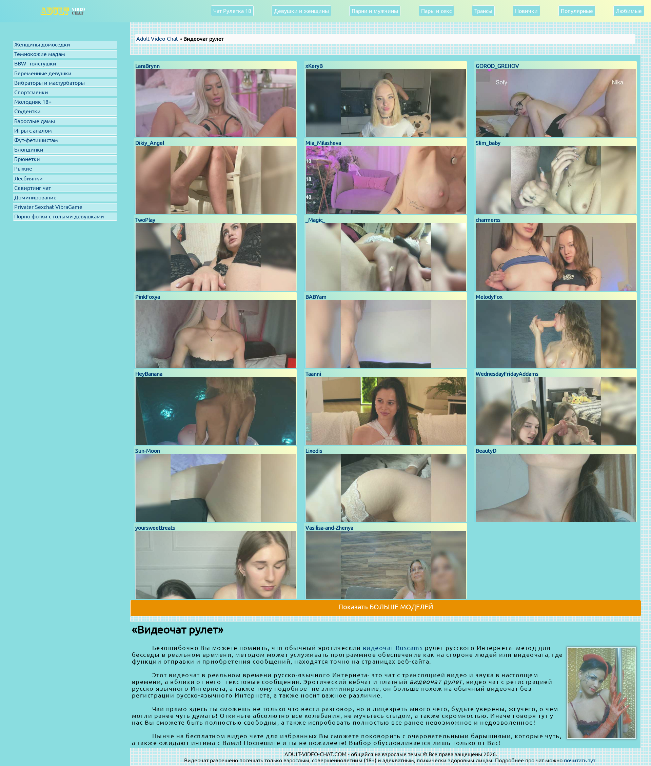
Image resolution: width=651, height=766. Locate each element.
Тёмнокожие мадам (39, 54)
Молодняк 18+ (33, 102)
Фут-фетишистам (36, 140)
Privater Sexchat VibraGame (48, 207)
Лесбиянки (28, 178)
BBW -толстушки (35, 63)
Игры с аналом (33, 130)
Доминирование (35, 197)
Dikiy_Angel (149, 143)
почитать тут (579, 760)
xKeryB (314, 66)
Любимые (629, 11)
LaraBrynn (147, 66)
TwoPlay (145, 220)
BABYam (316, 297)
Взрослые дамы (34, 121)
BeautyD (486, 451)
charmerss (488, 220)
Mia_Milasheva (323, 143)
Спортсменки (31, 92)
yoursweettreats (155, 528)
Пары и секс (436, 11)
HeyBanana (148, 374)
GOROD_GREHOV (497, 66)
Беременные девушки (43, 73)
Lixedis (313, 451)
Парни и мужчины (375, 11)
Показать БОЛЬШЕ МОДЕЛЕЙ (385, 607)
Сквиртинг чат (32, 188)
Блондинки (28, 149)
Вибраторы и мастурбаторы (49, 83)
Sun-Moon (147, 451)
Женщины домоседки (42, 44)
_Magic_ (315, 220)
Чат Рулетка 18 (232, 11)
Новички (526, 11)
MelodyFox (489, 297)
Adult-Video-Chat (157, 39)
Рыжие (23, 168)
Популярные (577, 11)
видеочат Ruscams (393, 647)
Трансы (483, 11)
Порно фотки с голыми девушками (59, 216)
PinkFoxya (147, 297)
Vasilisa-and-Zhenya (329, 528)
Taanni (313, 374)
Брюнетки (27, 159)
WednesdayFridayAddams (507, 374)
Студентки (27, 111)
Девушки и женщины (301, 11)
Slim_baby (488, 143)
